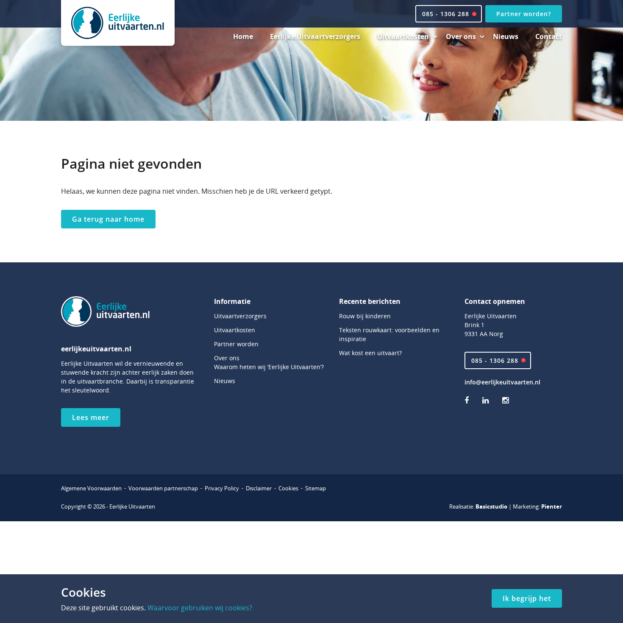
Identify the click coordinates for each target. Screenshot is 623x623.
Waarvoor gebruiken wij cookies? (199, 607)
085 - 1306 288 (494, 360)
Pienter (551, 506)
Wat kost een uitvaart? (370, 353)
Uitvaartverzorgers (240, 316)
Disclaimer (259, 488)
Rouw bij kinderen (365, 316)
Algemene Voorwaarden (91, 488)
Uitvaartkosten (403, 36)
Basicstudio (491, 506)
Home (243, 36)
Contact (548, 36)
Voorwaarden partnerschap (163, 488)
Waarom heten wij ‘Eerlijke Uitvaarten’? (269, 367)
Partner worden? (523, 14)
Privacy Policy (222, 488)
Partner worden (236, 344)
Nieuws (505, 36)
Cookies (288, 488)
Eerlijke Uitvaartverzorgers (315, 36)
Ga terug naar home (108, 219)
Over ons (461, 36)
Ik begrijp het (527, 598)
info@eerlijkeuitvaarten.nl (502, 382)
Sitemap (315, 488)
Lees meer (90, 417)
